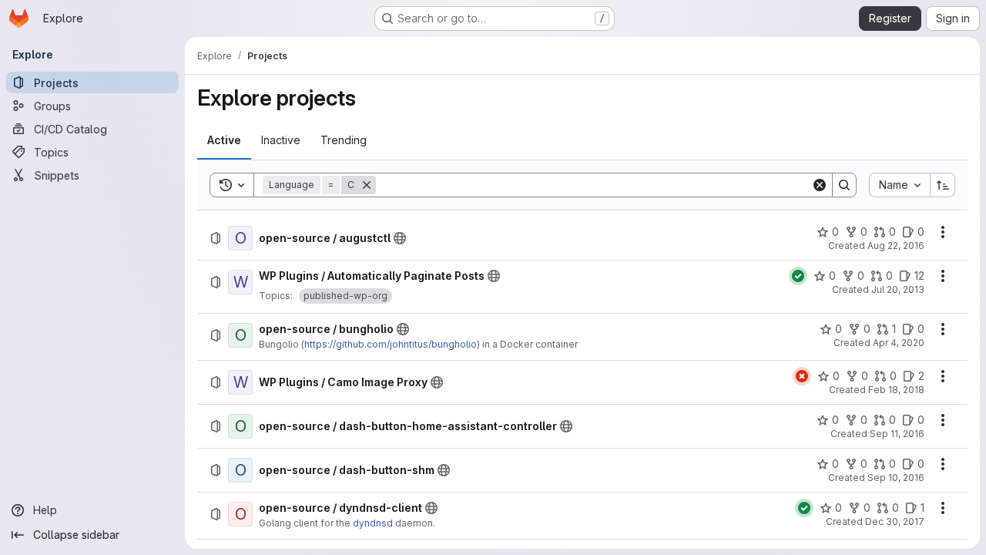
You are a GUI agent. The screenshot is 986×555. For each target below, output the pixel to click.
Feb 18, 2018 (896, 389)
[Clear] (819, 185)
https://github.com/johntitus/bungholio (390, 344)
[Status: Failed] (802, 376)
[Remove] (366, 185)
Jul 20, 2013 (897, 289)
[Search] (844, 185)
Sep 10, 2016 (895, 477)
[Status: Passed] (798, 276)
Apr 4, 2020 (898, 342)
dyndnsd (373, 523)
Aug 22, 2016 (895, 245)
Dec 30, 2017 (894, 521)
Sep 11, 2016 (897, 433)
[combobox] (899, 185)
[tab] (224, 140)
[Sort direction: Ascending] (943, 185)
